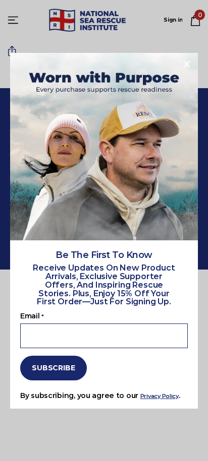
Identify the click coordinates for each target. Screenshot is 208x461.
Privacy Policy (159, 395)
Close (187, 64)
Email (31, 315)
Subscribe (53, 367)
